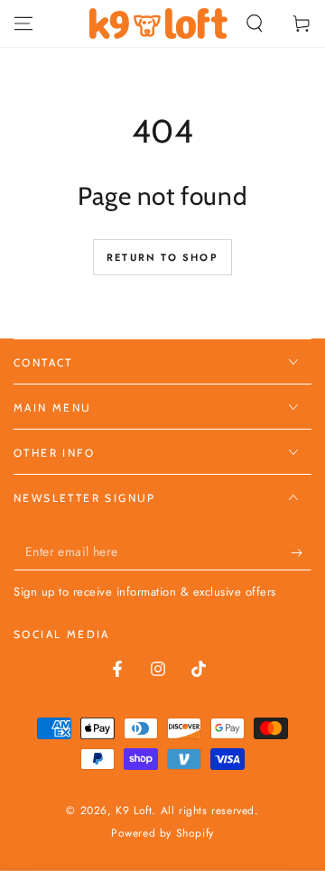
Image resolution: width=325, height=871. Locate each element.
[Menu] (23, 23)
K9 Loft (134, 810)
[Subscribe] (301, 552)
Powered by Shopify (162, 833)
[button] (254, 23)
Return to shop (162, 257)
